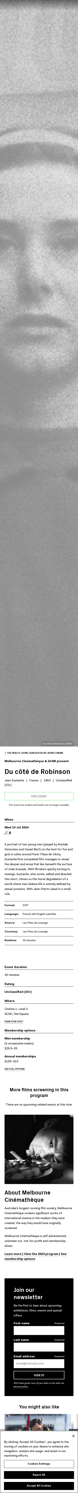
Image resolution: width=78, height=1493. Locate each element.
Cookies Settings (39, 1464)
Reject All (39, 1475)
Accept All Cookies (39, 1486)
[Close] (73, 1436)
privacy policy (21, 1387)
